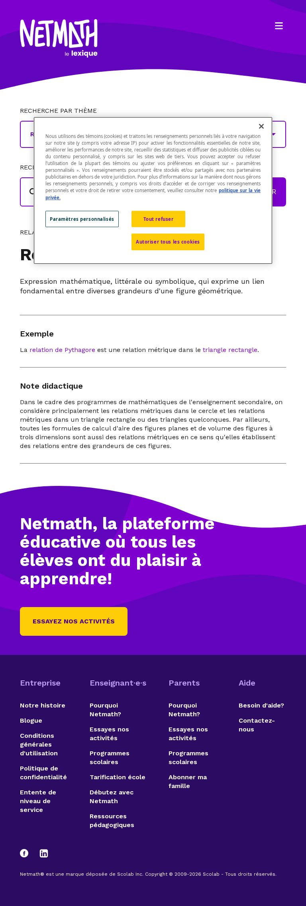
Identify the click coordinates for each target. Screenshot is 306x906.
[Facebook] (28, 853)
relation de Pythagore (62, 350)
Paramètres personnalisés (82, 219)
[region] (153, 190)
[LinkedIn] (44, 853)
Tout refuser (158, 219)
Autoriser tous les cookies (168, 242)
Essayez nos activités (74, 621)
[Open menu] (279, 26)
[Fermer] (261, 126)
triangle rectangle (230, 350)
